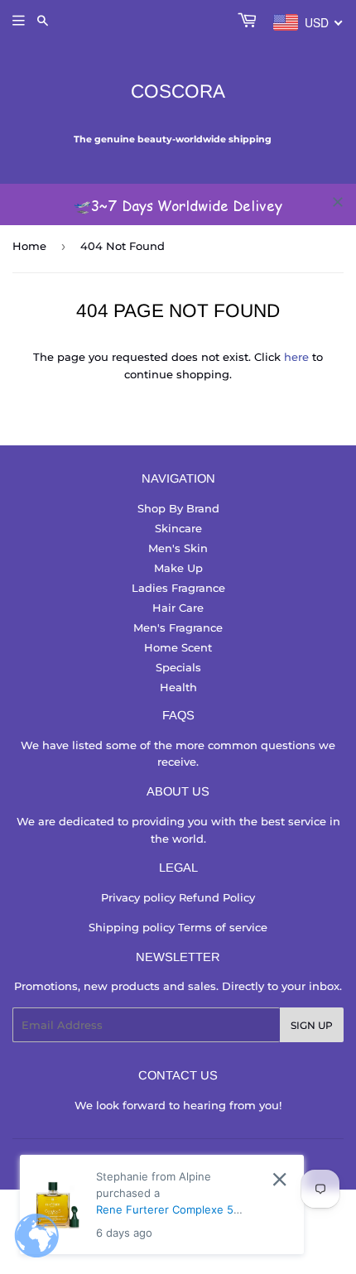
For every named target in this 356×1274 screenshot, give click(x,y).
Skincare (178, 528)
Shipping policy (133, 927)
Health (178, 687)
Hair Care (178, 607)
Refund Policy (217, 897)
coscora (178, 91)
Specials (178, 667)
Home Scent (178, 647)
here (296, 356)
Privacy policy (140, 897)
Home (29, 245)
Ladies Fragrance (178, 587)
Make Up (178, 568)
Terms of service (222, 927)
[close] (338, 202)
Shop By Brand (178, 508)
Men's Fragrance (178, 627)
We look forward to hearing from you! (178, 1105)
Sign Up (312, 1025)
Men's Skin (178, 548)
